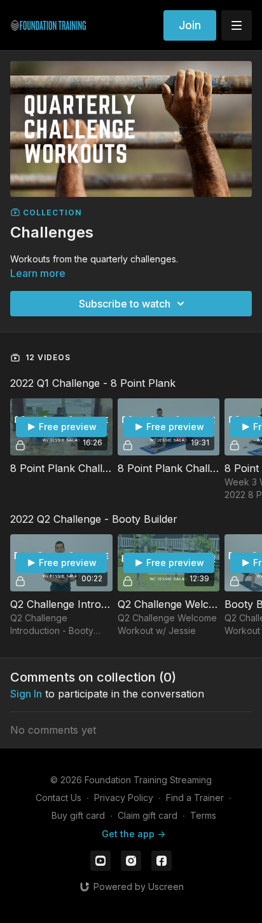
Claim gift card (147, 815)
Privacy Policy (123, 797)
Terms (203, 815)
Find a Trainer (195, 797)
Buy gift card (78, 815)
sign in (26, 693)
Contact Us (58, 797)
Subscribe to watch (124, 303)
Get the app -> (133, 833)
